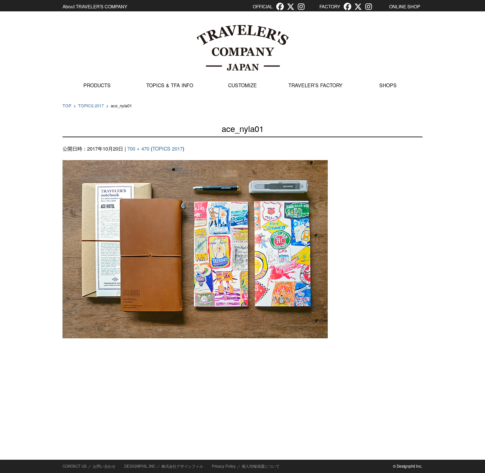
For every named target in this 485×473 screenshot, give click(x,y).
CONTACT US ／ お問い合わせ (89, 466)
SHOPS (388, 85)
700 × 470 (138, 148)
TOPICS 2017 (91, 105)
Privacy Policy (224, 466)
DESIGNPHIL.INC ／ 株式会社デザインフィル (163, 466)
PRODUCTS (97, 85)
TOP (67, 105)
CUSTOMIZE (242, 85)
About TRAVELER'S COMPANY (95, 6)
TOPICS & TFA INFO (169, 85)
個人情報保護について (261, 466)
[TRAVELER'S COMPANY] (242, 48)
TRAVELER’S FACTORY (315, 85)
